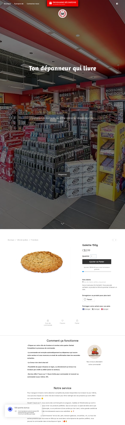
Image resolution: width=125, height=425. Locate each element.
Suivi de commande (48, 324)
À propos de (18, 4)
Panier (77, 323)
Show (62, 3)
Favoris (62, 323)
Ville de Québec (22, 240)
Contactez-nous (33, 4)
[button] (88, 299)
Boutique (7, 4)
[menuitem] (113, 240)
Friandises (34, 240)
